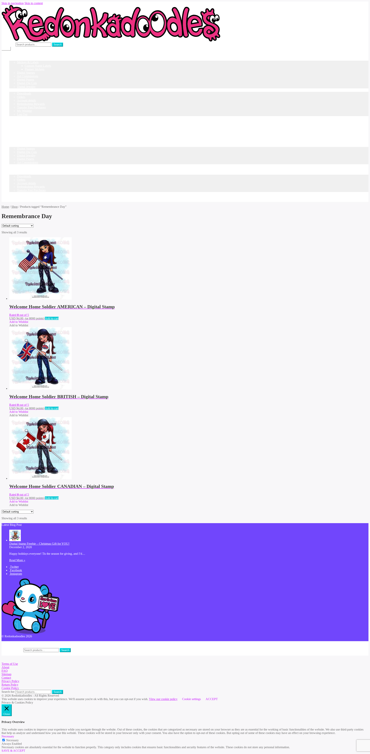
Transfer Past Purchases (31, 107)
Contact (6, 677)
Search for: (8, 44)
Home (13, 55)
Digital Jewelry (26, 86)
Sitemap (6, 674)
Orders (21, 97)
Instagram (15, 573)
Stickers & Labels (28, 62)
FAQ (5, 670)
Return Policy (10, 684)
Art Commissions (27, 76)
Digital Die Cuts (27, 83)
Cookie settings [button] (191, 699)
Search (57, 44)
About (5, 667)
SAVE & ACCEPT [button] (13, 750)
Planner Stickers (34, 69)
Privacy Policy (10, 681)
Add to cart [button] (52, 318)
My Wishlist (24, 110)
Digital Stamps (26, 72)
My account (16, 90)
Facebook (15, 570)
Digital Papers (25, 79)
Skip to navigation (13, 3)
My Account (16, 642)
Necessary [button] (8, 736)
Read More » (17, 560)
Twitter (14, 566)
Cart (11, 166)
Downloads (24, 93)
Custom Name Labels (38, 65)
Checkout (15, 169)
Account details (26, 100)
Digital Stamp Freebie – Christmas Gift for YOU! (39, 543)
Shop (12, 58)
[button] (18, 321)
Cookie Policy (10, 688)
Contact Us (16, 121)
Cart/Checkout (18, 124)
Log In (13, 128)
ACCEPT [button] (212, 699)
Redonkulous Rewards (31, 104)
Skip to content (33, 3)
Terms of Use (10, 663)
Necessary (12, 740)
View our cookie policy (163, 699)
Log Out (22, 114)
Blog (12, 117)
